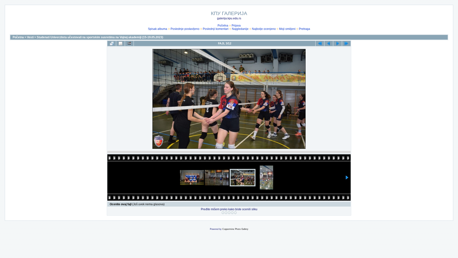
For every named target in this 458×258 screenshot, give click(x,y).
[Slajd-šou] (129, 43)
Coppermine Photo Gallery (235, 229)
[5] (235, 212)
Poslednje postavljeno (185, 29)
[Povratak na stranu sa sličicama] (111, 43)
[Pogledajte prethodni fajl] (328, 43)
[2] (226, 212)
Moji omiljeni (287, 29)
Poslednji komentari (216, 29)
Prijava (236, 25)
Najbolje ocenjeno (264, 29)
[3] (229, 212)
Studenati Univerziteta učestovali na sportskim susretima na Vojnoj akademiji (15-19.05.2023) (100, 37)
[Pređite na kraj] (346, 43)
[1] (222, 212)
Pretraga (304, 29)
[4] (232, 212)
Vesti (30, 37)
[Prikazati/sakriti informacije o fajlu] (120, 43)
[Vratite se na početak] (320, 43)
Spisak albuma (157, 29)
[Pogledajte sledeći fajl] (337, 43)
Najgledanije (240, 29)
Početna (223, 25)
